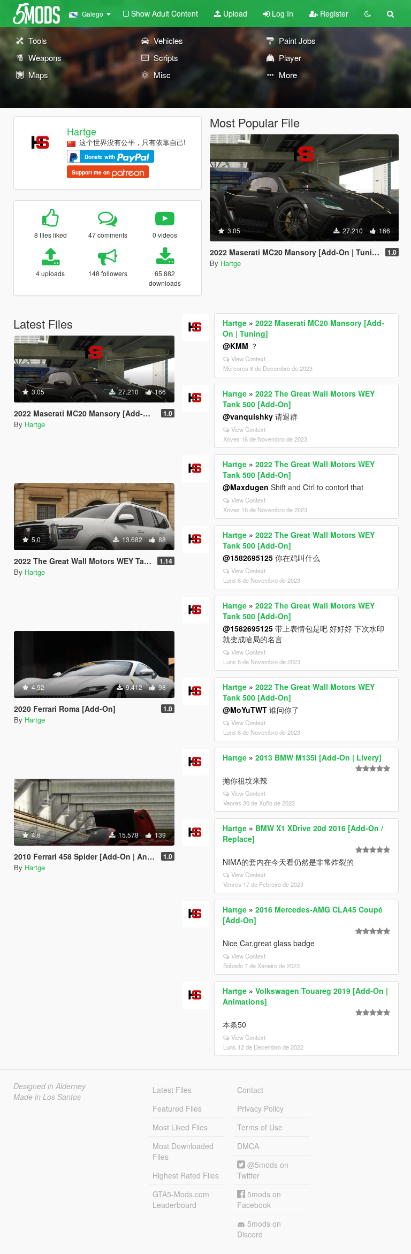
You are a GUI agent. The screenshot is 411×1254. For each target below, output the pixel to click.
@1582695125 (248, 557)
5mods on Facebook (259, 1199)
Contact (250, 1089)
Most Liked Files (180, 1127)
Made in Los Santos (47, 1096)
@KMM (235, 345)
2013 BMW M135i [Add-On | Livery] (318, 757)
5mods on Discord (259, 1229)
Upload (234, 13)
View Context (248, 358)
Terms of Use (260, 1127)
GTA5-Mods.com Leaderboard (181, 1199)
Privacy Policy (260, 1108)
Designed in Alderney (49, 1086)
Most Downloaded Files (183, 1151)
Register (333, 13)
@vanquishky (248, 416)
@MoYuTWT (245, 709)
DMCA (248, 1146)
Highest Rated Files (186, 1175)
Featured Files (177, 1108)
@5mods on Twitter (262, 1170)
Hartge (81, 131)
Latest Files (172, 1089)
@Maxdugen (246, 487)
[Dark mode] (367, 13)
